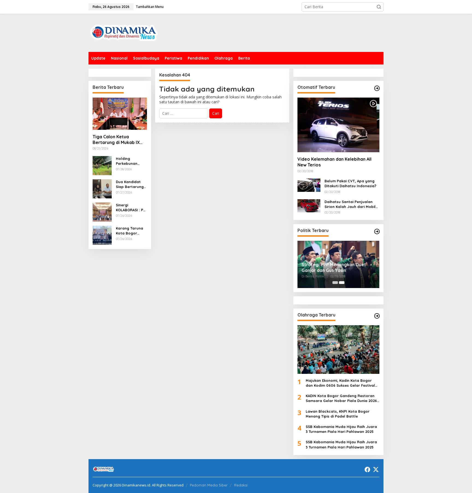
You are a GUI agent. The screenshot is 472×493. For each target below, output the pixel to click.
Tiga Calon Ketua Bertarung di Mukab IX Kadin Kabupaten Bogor (118, 139)
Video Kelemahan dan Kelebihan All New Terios (334, 162)
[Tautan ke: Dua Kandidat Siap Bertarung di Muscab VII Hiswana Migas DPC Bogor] (102, 188)
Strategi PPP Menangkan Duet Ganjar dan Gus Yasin (334, 267)
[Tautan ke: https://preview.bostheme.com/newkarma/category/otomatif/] (377, 88)
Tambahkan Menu (150, 6)
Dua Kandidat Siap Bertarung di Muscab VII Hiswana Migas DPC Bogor (130, 184)
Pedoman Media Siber (209, 485)
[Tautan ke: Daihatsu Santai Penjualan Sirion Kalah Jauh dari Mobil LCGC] (308, 205)
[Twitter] (375, 469)
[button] (379, 6)
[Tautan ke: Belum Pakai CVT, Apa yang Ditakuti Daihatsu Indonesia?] (308, 184)
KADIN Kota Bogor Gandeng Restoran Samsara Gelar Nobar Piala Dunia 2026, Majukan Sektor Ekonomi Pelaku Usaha (342, 398)
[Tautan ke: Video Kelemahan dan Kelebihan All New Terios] (338, 125)
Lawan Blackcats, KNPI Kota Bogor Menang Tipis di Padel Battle (338, 413)
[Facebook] (367, 469)
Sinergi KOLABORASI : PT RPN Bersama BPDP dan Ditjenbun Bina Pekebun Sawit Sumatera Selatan (130, 207)
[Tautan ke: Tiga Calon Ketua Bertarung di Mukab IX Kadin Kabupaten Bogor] (120, 114)
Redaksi (240, 485)
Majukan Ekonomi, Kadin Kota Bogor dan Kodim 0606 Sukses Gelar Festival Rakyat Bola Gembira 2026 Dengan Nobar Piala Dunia (340, 383)
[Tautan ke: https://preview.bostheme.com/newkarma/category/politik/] (377, 231)
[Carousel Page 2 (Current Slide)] (341, 282)
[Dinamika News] (124, 32)
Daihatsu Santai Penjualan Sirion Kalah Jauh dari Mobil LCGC (350, 204)
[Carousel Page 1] (335, 282)
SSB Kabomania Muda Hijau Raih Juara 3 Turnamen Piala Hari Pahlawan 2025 (341, 429)
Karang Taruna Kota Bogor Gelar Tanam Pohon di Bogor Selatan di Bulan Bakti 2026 (131, 231)
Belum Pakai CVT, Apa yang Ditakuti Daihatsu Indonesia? (350, 183)
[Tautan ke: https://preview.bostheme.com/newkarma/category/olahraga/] (377, 316)
